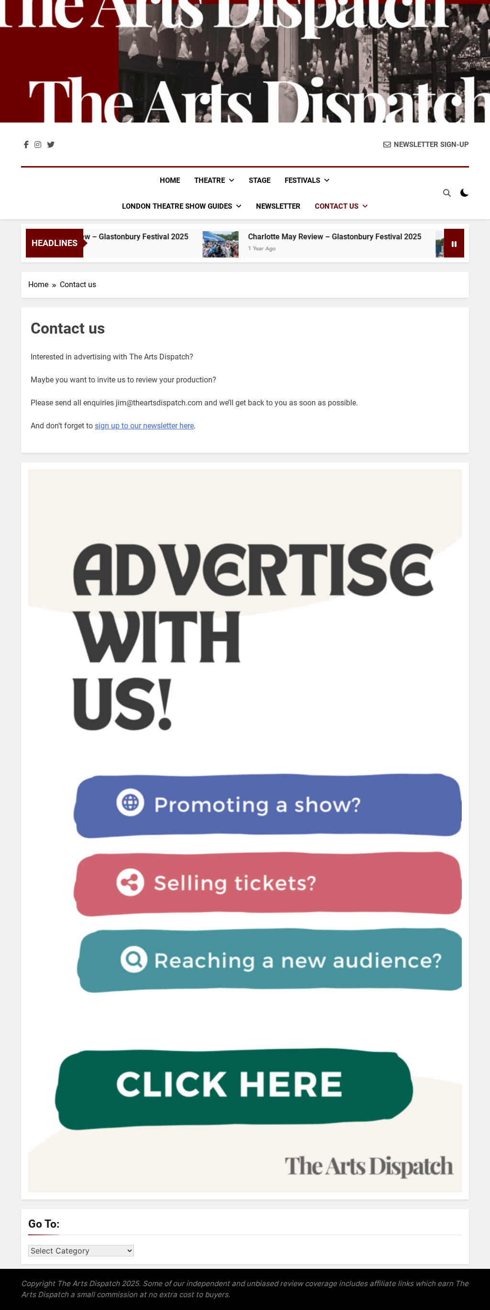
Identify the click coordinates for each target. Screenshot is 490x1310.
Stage (259, 180)
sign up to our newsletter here (144, 425)
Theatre (209, 180)
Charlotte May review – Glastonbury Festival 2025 (313, 236)
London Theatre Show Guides (177, 206)
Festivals (302, 180)
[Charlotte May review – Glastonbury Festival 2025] (199, 249)
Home (170, 180)
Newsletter (278, 206)
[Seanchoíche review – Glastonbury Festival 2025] (432, 249)
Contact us (336, 206)
